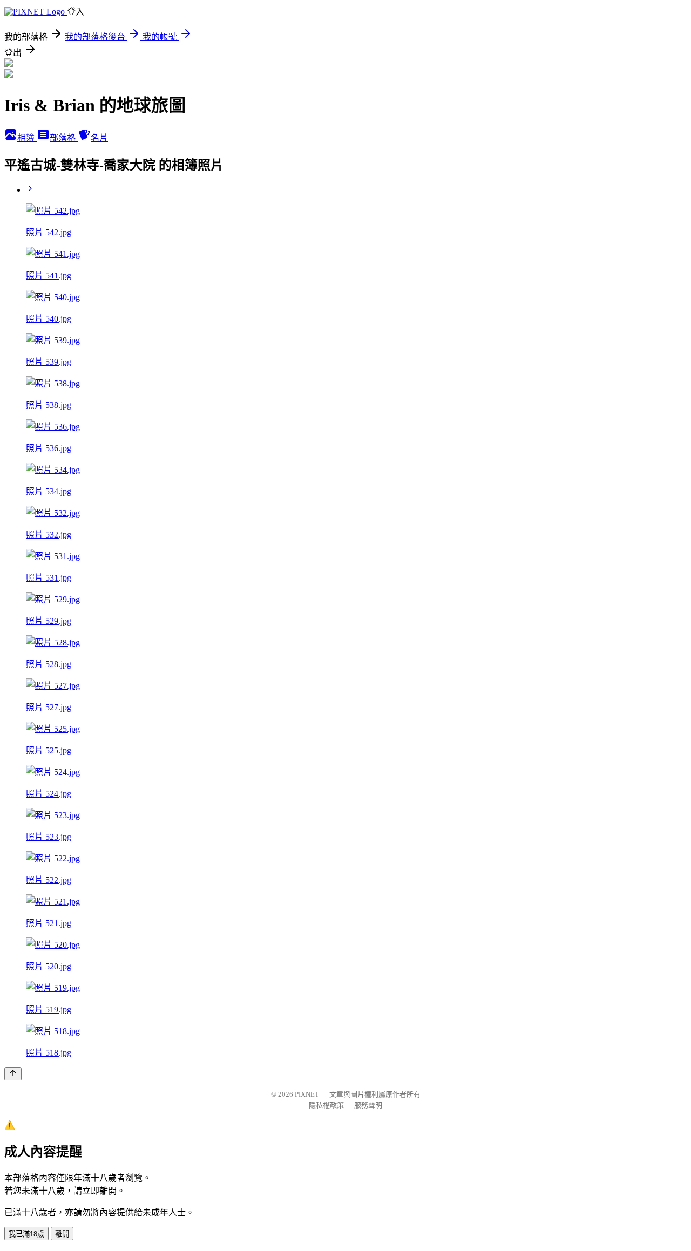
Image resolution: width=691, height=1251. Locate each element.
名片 (99, 137)
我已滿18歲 (26, 1234)
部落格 (64, 137)
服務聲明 (368, 1105)
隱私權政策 (326, 1105)
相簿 (27, 137)
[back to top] (13, 1073)
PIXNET (307, 1094)
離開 (62, 1234)
